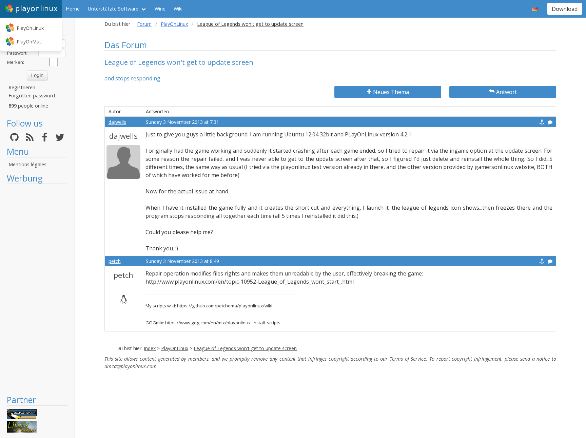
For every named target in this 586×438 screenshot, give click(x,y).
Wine (160, 8)
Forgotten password (31, 95)
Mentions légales (27, 164)
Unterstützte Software (113, 8)
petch (115, 261)
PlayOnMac (29, 41)
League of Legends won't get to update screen (245, 348)
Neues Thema (391, 92)
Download (565, 9)
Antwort (506, 92)
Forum (144, 24)
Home (73, 8)
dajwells (117, 122)
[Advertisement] (37, 289)
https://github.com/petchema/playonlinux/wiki (224, 306)
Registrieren (21, 87)
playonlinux (36, 8)
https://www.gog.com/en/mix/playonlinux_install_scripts (222, 323)
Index (150, 348)
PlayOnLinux (30, 28)
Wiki (178, 8)
